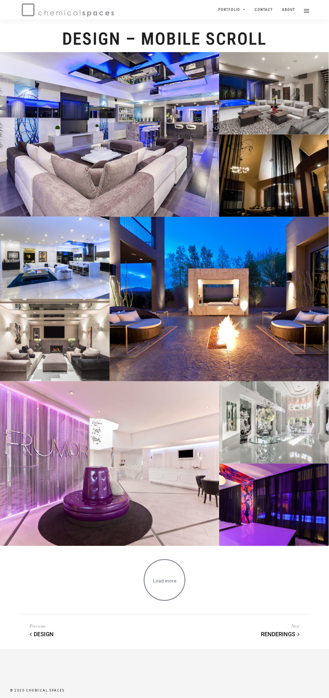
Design (44, 634)
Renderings (278, 634)
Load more (164, 580)
